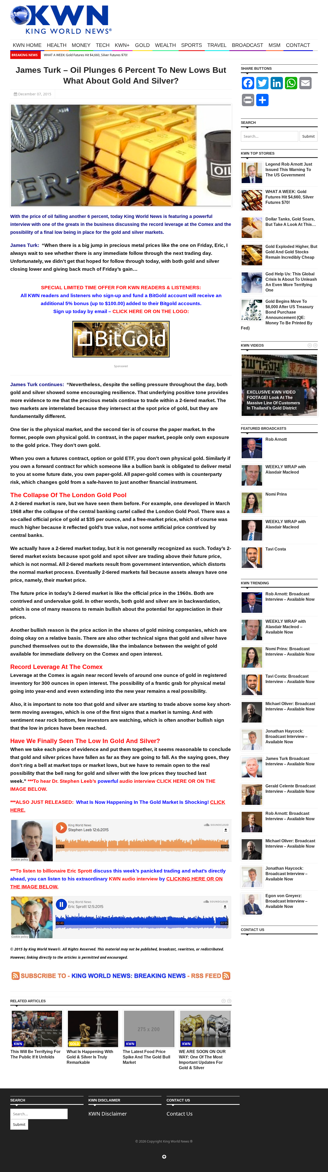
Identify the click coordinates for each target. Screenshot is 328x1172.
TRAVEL (217, 45)
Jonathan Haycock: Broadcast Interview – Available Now (286, 736)
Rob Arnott (276, 439)
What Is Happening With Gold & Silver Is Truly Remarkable (90, 1057)
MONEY (81, 45)
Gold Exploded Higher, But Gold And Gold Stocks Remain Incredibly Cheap (291, 251)
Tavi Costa (275, 549)
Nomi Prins (276, 494)
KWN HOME (27, 45)
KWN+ (122, 45)
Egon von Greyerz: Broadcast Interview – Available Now (286, 901)
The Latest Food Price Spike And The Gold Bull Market (146, 1057)
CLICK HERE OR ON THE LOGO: (150, 311)
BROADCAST (247, 45)
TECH (102, 45)
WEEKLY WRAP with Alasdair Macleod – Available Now (285, 626)
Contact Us (180, 1113)
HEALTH (56, 45)
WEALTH (165, 45)
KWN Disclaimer (107, 1113)
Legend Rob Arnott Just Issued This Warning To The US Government (288, 169)
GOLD (142, 45)
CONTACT (298, 45)
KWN (18, 1043)
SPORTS (191, 45)
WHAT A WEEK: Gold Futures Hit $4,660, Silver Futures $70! (85, 55)
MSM (275, 45)
